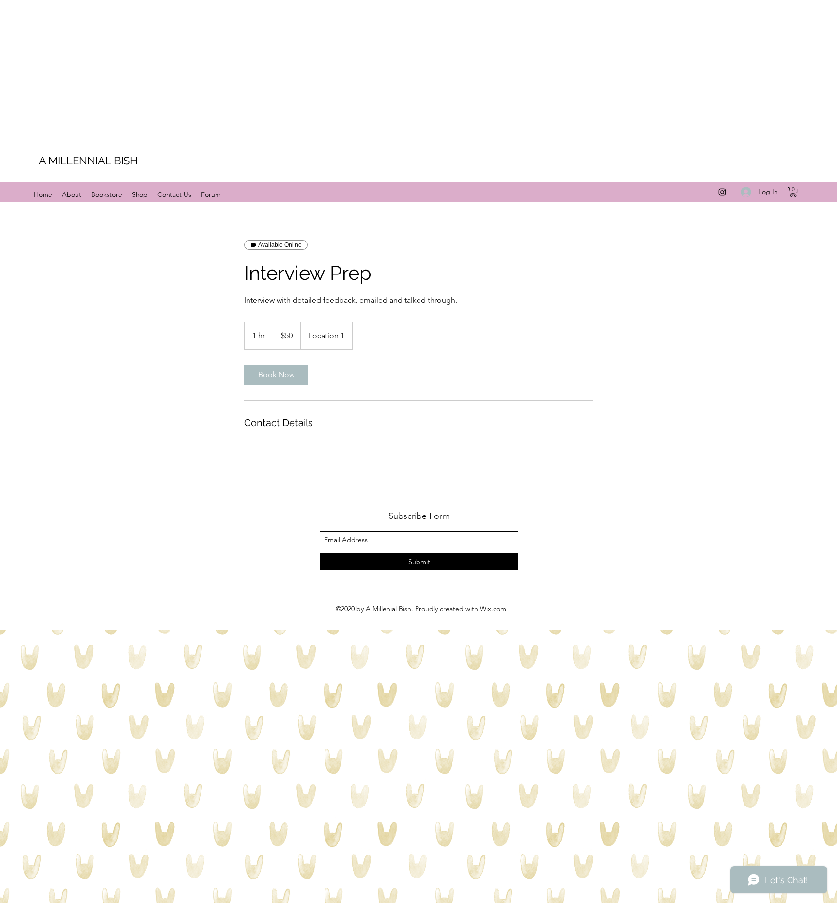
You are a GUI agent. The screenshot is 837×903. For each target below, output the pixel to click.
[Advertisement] (290, 68)
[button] (793, 192)
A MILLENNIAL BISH (88, 160)
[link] (276, 375)
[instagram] (722, 192)
